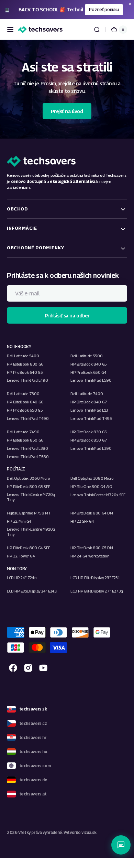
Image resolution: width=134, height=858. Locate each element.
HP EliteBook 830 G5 (88, 432)
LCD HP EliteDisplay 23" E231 (95, 577)
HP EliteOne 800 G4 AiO (91, 486)
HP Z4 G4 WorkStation (89, 556)
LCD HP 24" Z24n (21, 577)
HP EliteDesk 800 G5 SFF (28, 486)
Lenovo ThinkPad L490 (27, 380)
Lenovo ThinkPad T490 (27, 418)
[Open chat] (121, 845)
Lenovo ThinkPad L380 (27, 448)
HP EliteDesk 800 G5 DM (91, 547)
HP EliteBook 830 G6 (25, 364)
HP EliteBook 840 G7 (88, 402)
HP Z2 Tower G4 (21, 556)
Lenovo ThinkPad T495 (91, 418)
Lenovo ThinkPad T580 (27, 456)
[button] (10, 29)
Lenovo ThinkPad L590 (90, 380)
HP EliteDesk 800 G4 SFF (28, 547)
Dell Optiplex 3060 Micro (28, 478)
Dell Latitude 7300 (23, 393)
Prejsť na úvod (67, 111)
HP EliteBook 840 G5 (88, 364)
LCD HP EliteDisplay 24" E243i (32, 591)
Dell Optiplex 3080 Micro (92, 478)
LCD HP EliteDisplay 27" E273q (96, 591)
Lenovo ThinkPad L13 (89, 410)
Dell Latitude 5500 (86, 356)
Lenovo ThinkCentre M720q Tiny (31, 497)
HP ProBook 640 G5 (25, 372)
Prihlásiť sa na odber (67, 315)
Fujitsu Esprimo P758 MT (29, 513)
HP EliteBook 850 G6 (25, 440)
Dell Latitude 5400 (23, 356)
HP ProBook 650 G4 (88, 372)
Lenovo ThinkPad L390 (90, 448)
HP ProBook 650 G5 (25, 410)
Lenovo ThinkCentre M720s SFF (97, 494)
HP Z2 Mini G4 (19, 521)
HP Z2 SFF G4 (82, 521)
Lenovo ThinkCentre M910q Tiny (31, 531)
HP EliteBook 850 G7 (88, 440)
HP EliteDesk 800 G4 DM (91, 513)
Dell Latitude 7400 (86, 393)
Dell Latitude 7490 (23, 432)
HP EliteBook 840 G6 (25, 402)
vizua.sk (88, 832)
